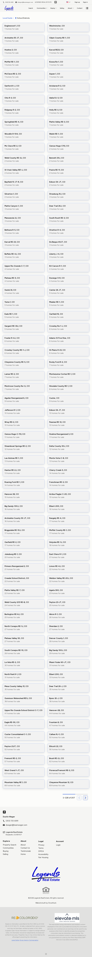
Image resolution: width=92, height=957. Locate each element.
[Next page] (85, 797)
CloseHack (52, 903)
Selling (62, 8)
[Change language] (68, 2)
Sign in (85, 2)
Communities (41, 8)
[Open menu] (87, 8)
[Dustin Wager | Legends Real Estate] (46, 874)
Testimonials (26, 851)
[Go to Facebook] (55, 2)
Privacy (41, 845)
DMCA (41, 851)
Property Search (9, 845)
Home (23, 854)
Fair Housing (43, 857)
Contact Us (25, 848)
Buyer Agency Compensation (29, 940)
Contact (79, 8)
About (70, 8)
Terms (40, 848)
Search (31, 8)
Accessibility (43, 854)
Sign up (77, 2)
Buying (53, 8)
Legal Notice (15, 940)
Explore (6, 841)
